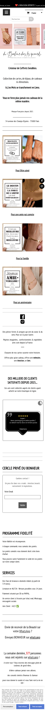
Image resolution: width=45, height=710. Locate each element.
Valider (22, 505)
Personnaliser (8, 706)
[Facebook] (41, 180)
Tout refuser (22, 706)
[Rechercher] (31, 19)
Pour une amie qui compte (22, 214)
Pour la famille (22, 258)
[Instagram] (41, 186)
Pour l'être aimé (22, 170)
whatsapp (35, 637)
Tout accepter (37, 706)
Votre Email (8, 491)
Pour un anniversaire (23, 302)
